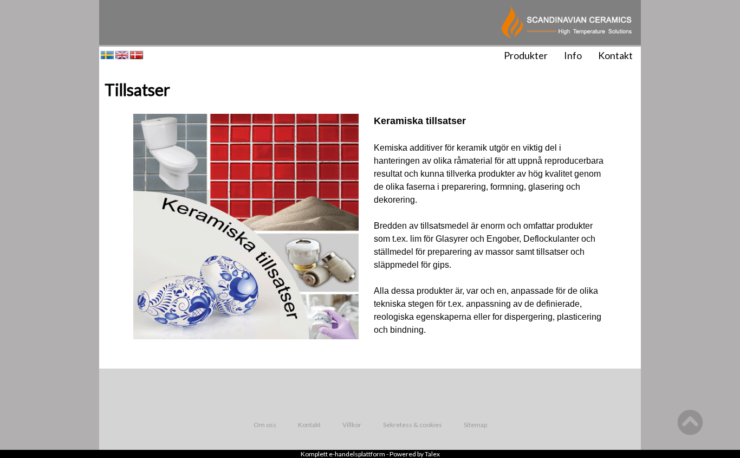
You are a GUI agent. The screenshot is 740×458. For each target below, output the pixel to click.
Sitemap (475, 425)
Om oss (265, 425)
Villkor (351, 425)
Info (573, 55)
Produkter (526, 55)
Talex (432, 454)
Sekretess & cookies (412, 425)
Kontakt (615, 55)
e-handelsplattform (357, 454)
